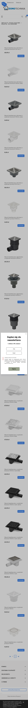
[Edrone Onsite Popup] (14, 354)
